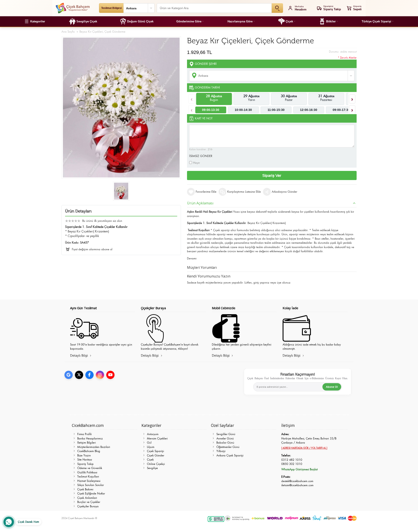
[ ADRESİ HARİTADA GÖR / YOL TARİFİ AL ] (304, 447)
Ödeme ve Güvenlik (89, 468)
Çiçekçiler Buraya (88, 506)
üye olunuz (283, 282)
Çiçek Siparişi (155, 451)
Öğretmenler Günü (227, 447)
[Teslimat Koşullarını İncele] (84, 340)
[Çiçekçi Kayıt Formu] (155, 340)
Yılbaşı (221, 451)
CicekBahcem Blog (88, 451)
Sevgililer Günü (225, 434)
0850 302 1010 (291, 464)
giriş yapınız (261, 282)
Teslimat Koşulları (88, 476)
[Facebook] (89, 375)
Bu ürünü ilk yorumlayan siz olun (102, 221)
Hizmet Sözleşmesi (88, 481)
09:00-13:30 (210, 110)
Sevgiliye (152, 468)
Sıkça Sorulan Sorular (90, 485)
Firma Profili (84, 434)
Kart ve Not (203, 118)
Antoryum (152, 434)
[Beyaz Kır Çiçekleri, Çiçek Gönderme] (121, 191)
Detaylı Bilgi (79, 355)
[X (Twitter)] (79, 375)
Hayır (196, 163)
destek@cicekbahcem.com (297, 481)
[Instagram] (100, 375)
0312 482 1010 (291, 460)
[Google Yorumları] (68, 375)
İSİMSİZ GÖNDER (200, 156)
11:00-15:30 (276, 110)
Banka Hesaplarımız (90, 438)
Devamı (192, 258)
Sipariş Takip (85, 464)
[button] (35, 21)
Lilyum (150, 447)
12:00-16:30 (308, 110)
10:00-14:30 (243, 110)
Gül (149, 442)
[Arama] (277, 8)
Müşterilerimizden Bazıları (93, 447)
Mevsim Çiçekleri (157, 438)
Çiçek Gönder (155, 455)
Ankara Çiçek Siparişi (229, 455)
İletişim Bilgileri (86, 442)
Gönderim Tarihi (207, 87)
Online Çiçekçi (156, 464)
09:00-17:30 (341, 110)
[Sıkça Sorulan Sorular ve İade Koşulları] (297, 340)
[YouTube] (110, 375)
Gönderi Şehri (206, 64)
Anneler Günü (225, 438)
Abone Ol (332, 386)
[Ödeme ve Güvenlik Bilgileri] (226, 340)
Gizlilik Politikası (87, 472)
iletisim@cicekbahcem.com (297, 485)
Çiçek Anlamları (87, 498)
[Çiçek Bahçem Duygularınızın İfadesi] (72, 8)
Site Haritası (84, 459)
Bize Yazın (84, 455)
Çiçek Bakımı (85, 489)
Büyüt (121, 108)
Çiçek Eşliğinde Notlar (91, 493)
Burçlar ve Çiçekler (88, 502)
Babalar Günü (225, 442)
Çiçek (150, 459)
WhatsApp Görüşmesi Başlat (299, 469)
